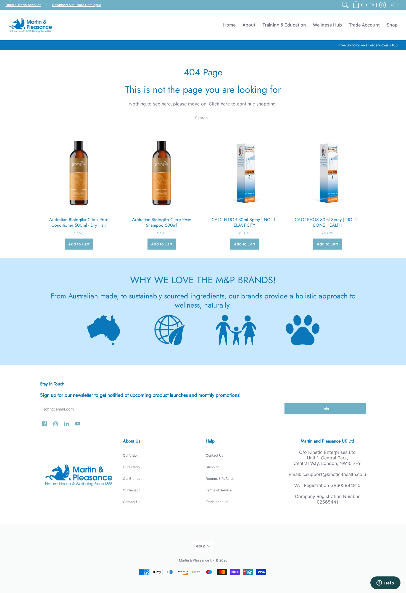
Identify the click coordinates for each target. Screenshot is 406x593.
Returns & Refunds (220, 478)
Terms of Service (219, 490)
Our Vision (131, 455)
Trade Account (217, 502)
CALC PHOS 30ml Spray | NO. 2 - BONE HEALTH (327, 222)
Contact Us (131, 502)
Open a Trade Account (23, 5)
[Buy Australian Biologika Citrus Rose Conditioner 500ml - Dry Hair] (78, 172)
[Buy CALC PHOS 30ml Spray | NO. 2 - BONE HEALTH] (327, 172)
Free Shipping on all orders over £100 (368, 45)
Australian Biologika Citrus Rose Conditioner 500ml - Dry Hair (78, 222)
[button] (363, 5)
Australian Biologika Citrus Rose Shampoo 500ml (161, 222)
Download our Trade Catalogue (76, 5)
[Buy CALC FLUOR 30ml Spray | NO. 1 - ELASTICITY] (244, 172)
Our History (131, 467)
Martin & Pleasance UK (197, 560)
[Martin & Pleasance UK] (30, 25)
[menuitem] (345, 5)
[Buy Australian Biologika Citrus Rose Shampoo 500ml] (161, 172)
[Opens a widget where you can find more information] (385, 583)
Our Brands (131, 478)
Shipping (212, 467)
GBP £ (396, 5)
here (225, 104)
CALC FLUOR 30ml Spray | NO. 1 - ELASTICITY (245, 222)
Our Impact (131, 490)
